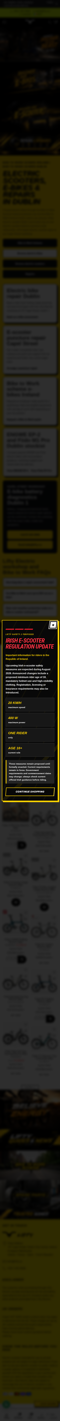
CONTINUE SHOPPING (30, 791)
